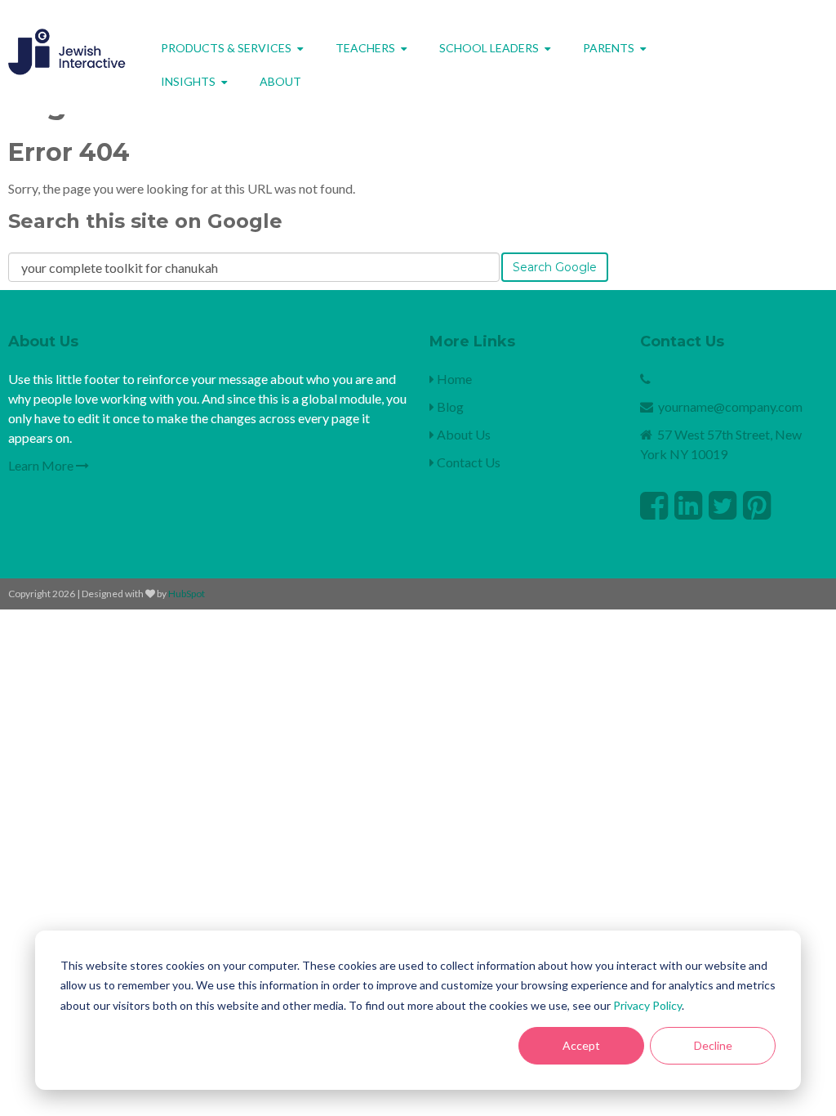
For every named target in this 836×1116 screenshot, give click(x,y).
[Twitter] (722, 505)
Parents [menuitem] (608, 48)
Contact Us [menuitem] (467, 462)
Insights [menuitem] (188, 81)
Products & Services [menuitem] (226, 48)
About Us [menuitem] (462, 434)
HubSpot (186, 593)
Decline (713, 1045)
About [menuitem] (280, 81)
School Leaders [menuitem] (489, 48)
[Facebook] (654, 505)
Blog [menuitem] (449, 406)
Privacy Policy (647, 1005)
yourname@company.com (730, 406)
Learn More (42, 465)
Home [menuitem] (453, 378)
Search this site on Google (145, 221)
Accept (581, 1045)
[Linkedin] (688, 505)
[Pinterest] (757, 505)
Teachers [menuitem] (365, 48)
